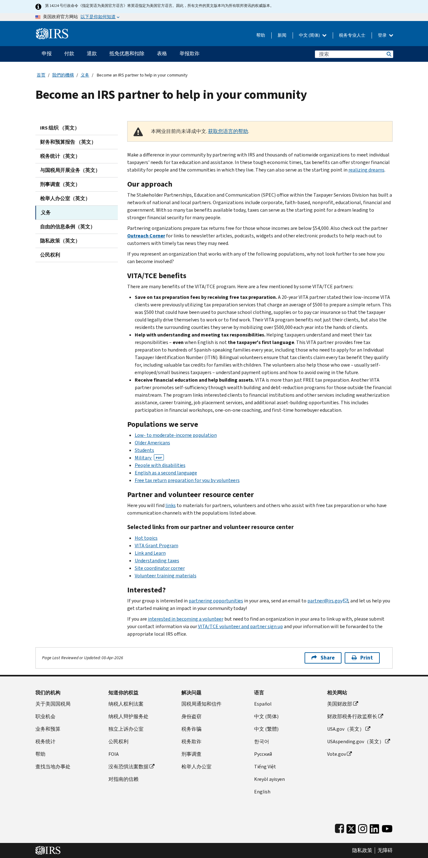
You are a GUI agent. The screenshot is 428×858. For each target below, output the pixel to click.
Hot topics (146, 538)
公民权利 (50, 255)
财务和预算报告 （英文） (68, 142)
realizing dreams (366, 170)
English (262, 791)
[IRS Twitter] (351, 827)
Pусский (263, 754)
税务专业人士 (352, 35)
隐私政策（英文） (60, 240)
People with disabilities (160, 465)
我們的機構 (63, 75)
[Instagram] (362, 827)
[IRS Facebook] (339, 827)
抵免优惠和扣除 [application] (126, 53)
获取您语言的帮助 (228, 131)
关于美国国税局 (52, 704)
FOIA (113, 754)
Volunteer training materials (165, 575)
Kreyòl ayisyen (269, 779)
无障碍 (385, 850)
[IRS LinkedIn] (374, 827)
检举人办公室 (196, 766)
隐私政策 (362, 850)
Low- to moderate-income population (176, 435)
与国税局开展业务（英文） (70, 170)
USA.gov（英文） (345, 729)
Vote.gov (336, 754)
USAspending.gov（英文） (355, 741)
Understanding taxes (157, 560)
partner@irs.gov (324, 600)
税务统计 (45, 741)
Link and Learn (150, 553)
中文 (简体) (310, 35)
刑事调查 (191, 754)
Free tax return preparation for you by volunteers (187, 480)
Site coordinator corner (160, 568)
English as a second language (166, 472)
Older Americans (152, 442)
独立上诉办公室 (126, 729)
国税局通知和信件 (201, 704)
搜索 (388, 54)
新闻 (282, 35)
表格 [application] (162, 53)
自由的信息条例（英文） (67, 226)
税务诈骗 (191, 729)
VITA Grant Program (156, 545)
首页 (41, 75)
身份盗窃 (191, 716)
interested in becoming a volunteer (185, 619)
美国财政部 (339, 704)
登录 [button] (383, 35)
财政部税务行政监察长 (352, 716)
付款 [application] (69, 53)
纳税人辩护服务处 (128, 716)
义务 (85, 75)
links (170, 505)
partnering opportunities (216, 600)
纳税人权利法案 (126, 704)
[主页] (52, 31)
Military (148, 457)
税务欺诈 (191, 741)
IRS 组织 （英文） (60, 127)
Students (144, 450)
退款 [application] (92, 53)
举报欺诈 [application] (190, 53)
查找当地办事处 (52, 766)
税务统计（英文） (60, 156)
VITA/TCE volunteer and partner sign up (240, 626)
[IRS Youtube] (387, 827)
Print (366, 657)
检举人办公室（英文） (65, 198)
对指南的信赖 (123, 779)
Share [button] (328, 657)
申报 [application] (47, 53)
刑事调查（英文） (60, 184)
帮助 (260, 35)
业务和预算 (47, 729)
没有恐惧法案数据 (128, 766)
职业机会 (45, 716)
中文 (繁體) (266, 729)
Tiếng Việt (265, 766)
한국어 (261, 741)
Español (263, 704)
